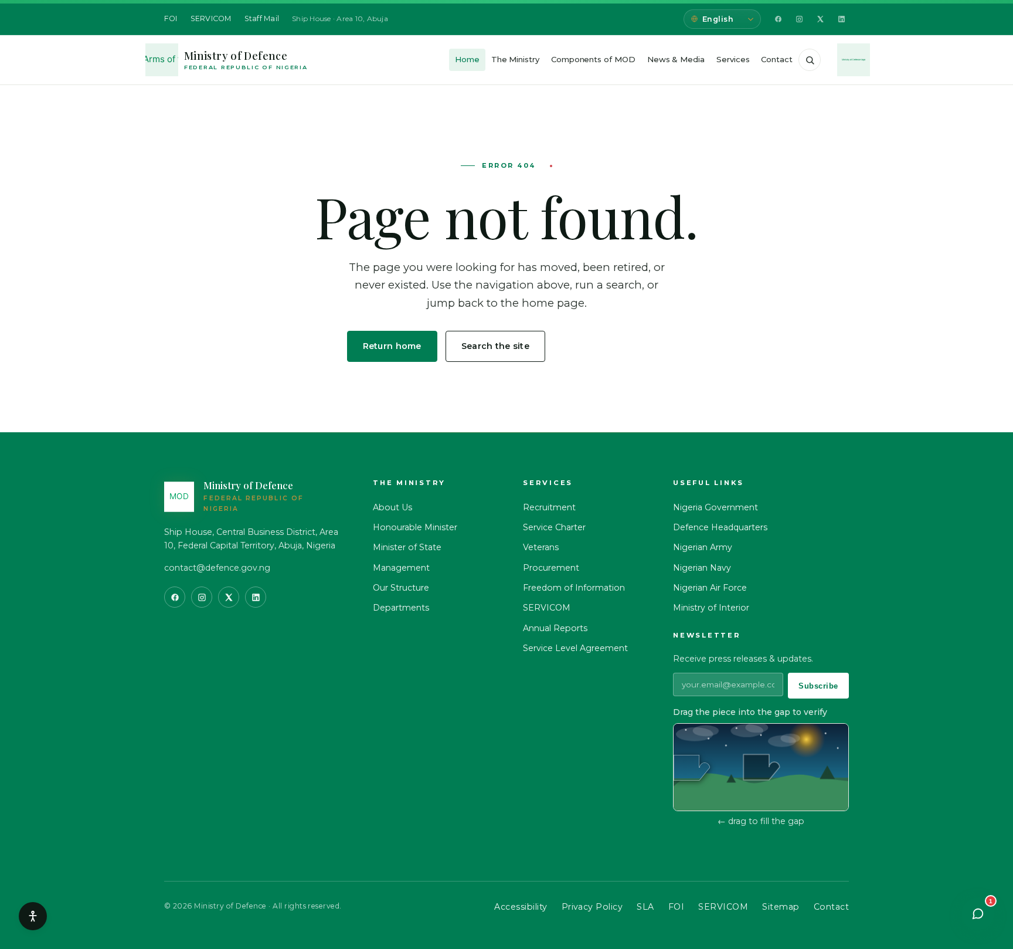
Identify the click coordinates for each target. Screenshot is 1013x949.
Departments (401, 607)
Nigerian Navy (702, 567)
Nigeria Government (715, 507)
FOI (171, 18)
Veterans (541, 547)
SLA (645, 906)
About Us (392, 507)
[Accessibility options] (33, 916)
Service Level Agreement (575, 648)
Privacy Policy (592, 906)
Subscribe (818, 686)
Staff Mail (262, 18)
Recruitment (549, 507)
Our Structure (401, 587)
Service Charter (554, 527)
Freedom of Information (574, 587)
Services (732, 59)
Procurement (551, 567)
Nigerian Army (702, 547)
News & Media (676, 59)
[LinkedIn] (841, 19)
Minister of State (407, 547)
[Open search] (809, 60)
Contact (777, 59)
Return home (392, 346)
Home (467, 59)
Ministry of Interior (711, 607)
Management (401, 567)
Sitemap (780, 906)
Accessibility (520, 906)
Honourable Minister (415, 527)
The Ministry (515, 59)
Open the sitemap (610, 346)
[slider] (692, 768)
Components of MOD (593, 59)
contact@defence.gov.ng (217, 567)
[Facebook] (778, 19)
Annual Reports (555, 628)
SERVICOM (211, 18)
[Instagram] (799, 19)
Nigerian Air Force (710, 587)
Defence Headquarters (720, 527)
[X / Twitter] (820, 19)
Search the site (495, 346)
